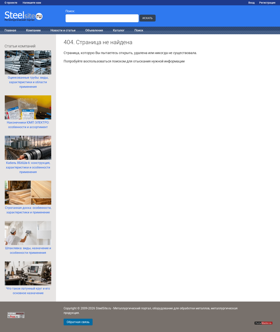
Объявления (94, 30)
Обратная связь (78, 322)
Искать (147, 18)
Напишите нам (32, 2)
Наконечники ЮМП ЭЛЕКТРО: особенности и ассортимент (28, 125)
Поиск (138, 30)
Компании (33, 30)
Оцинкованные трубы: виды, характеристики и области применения (28, 82)
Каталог (119, 30)
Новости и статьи (62, 30)
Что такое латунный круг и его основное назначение (28, 291)
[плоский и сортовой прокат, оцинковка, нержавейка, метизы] (30, 16)
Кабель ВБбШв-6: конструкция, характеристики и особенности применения (28, 167)
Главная (10, 30)
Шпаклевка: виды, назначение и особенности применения (28, 250)
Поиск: (70, 11)
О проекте (11, 2)
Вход (251, 2)
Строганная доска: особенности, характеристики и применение (28, 210)
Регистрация (267, 2)
